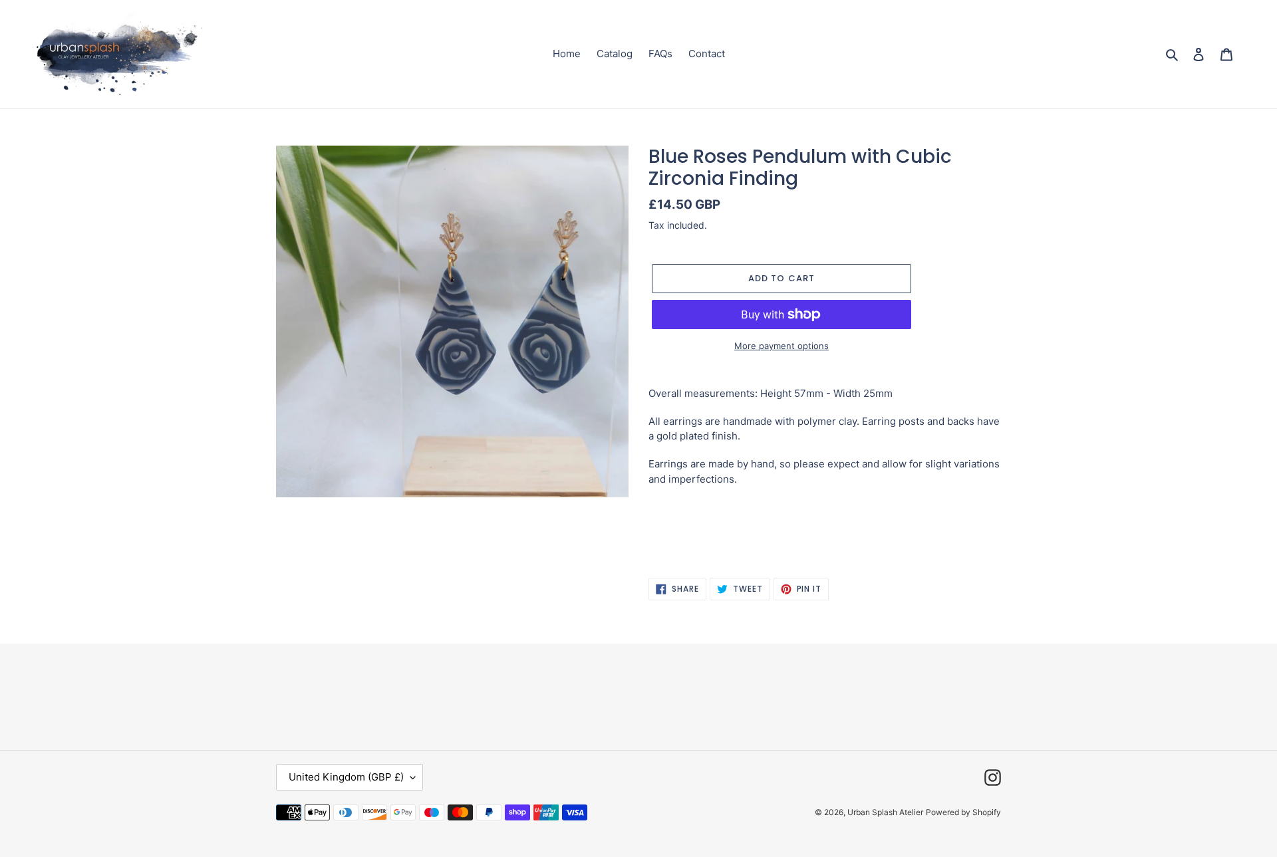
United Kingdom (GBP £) (346, 777)
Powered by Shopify (963, 812)
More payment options (781, 345)
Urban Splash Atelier (885, 812)
